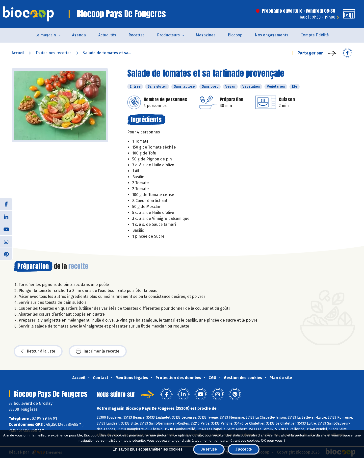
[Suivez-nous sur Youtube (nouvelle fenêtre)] (6, 229)
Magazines (205, 35)
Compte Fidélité (315, 35)
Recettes (137, 35)
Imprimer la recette (101, 351)
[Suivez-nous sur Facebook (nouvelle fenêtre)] (6, 204)
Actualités (107, 35)
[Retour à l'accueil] (28, 14)
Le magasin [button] (45, 35)
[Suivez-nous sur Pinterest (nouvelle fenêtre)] (6, 254)
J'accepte (243, 449)
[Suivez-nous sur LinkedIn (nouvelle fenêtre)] (6, 216)
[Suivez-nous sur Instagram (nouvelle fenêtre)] (6, 241)
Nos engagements (271, 35)
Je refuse (209, 449)
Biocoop (235, 35)
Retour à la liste (41, 351)
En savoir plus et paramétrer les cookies (147, 449)
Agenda (79, 35)
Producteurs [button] (168, 35)
